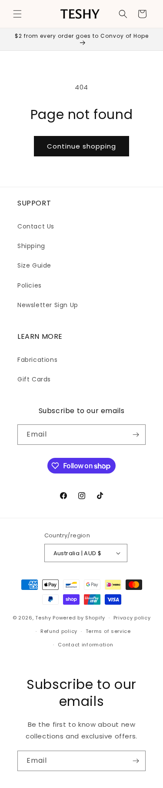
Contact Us (35, 226)
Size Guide (34, 265)
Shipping (31, 246)
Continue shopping (81, 146)
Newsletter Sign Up (47, 305)
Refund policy (58, 631)
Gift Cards (34, 379)
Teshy (43, 617)
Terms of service (108, 631)
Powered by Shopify (79, 617)
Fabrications (37, 359)
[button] (17, 13)
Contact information (85, 644)
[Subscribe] (135, 434)
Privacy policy (132, 617)
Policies (29, 285)
